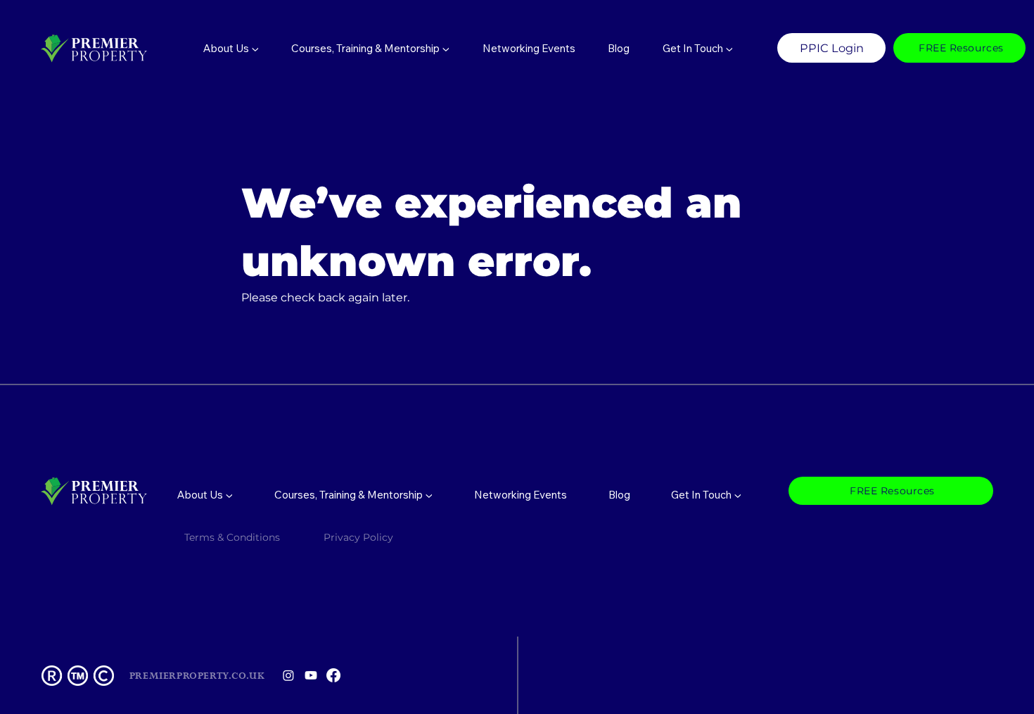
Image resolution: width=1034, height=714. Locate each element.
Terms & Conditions (232, 537)
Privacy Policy (360, 537)
